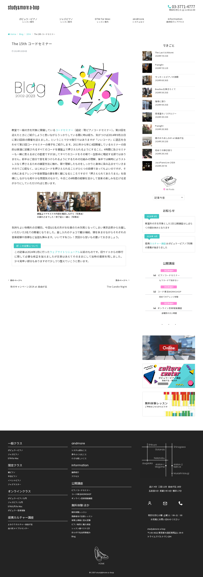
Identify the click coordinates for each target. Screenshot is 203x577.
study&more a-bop (105, 572)
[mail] (165, 503)
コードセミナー (64, 130)
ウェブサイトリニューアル (65, 252)
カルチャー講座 (158, 243)
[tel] (181, 503)
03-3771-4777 (183, 6)
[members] (150, 503)
